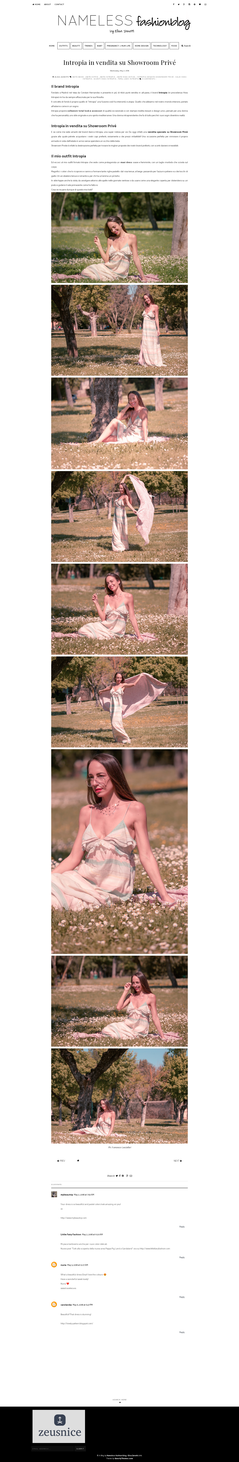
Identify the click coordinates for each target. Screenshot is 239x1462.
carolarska (66, 1305)
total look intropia (128, 79)
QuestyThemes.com (124, 1458)
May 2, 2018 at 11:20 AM (92, 1235)
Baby (99, 46)
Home (37, 4)
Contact (59, 4)
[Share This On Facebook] (119, 1176)
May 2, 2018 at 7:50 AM (84, 1195)
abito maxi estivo (126, 77)
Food (174, 46)
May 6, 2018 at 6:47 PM (83, 1305)
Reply (182, 1227)
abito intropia (108, 77)
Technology (160, 46)
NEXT (177, 1160)
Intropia (163, 93)
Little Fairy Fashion (71, 1235)
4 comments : (149, 79)
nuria (63, 1265)
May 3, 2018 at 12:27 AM (77, 1265)
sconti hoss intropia (105, 79)
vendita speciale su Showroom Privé (168, 132)
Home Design (142, 46)
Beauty (76, 46)
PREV (62, 1160)
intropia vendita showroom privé (155, 77)
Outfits (63, 46)
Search (187, 46)
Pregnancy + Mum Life (118, 46)
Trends (89, 46)
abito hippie (92, 77)
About (47, 4)
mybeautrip (67, 1195)
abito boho (78, 77)
